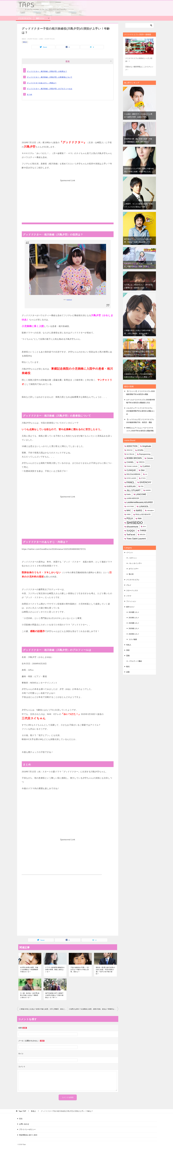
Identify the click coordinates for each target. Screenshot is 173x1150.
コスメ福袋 (133, 639)
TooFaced (131, 534)
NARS (139, 510)
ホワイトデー (134, 569)
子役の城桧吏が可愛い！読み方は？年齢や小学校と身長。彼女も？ (79, 969)
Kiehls (129, 494)
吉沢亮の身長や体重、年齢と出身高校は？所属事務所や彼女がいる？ (29, 969)
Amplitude (146, 446)
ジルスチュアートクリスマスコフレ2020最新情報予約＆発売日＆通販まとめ (140, 411)
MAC (129, 510)
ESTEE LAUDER (131, 478)
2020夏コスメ (134, 623)
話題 (128, 672)
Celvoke (150, 458)
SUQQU (131, 530)
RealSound (69, 299)
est (146, 474)
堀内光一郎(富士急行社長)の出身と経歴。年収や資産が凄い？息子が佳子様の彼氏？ (105, 971)
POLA (130, 518)
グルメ (128, 585)
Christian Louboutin (132, 466)
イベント (129, 552)
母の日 (131, 574)
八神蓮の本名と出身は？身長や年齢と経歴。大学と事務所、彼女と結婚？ (43, 1009)
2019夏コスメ (134, 612)
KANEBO (148, 490)
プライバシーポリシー (27, 1129)
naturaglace (150, 510)
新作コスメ (40, 18)
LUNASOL (144, 506)
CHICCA (141, 462)
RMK (140, 518)
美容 (128, 650)
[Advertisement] (68, 123)
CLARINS (146, 466)
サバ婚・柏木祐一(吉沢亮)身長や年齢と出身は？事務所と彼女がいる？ (29, 995)
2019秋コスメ (134, 618)
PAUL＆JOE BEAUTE (143, 514)
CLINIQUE (131, 470)
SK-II (144, 526)
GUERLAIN (131, 486)
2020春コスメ (134, 628)
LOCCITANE (130, 506)
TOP (22, 1111)
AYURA (140, 450)
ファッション (131, 601)
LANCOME (141, 494)
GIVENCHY (145, 482)
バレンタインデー (135, 563)
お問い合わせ (24, 1124)
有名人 (25, 42)
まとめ (29, 94)
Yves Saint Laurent (136, 538)
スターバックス (132, 590)
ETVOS (143, 478)
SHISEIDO (135, 522)
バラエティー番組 (135, 661)
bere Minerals (130, 454)
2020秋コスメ (134, 634)
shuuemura (132, 526)
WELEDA (142, 534)
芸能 (128, 656)
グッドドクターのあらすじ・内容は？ (41, 83)
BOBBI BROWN (134, 458)
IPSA (142, 486)
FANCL (131, 482)
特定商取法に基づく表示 (28, 1135)
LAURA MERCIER (133, 498)
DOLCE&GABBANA (133, 474)
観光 (128, 666)
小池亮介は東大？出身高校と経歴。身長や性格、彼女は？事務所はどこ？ (93, 1009)
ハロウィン (133, 558)
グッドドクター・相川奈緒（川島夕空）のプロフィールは (49, 89)
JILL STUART (134, 490)
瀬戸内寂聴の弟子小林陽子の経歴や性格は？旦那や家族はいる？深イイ (54, 995)
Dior (143, 470)
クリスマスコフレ (24, 18)
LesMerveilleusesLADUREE (140, 502)
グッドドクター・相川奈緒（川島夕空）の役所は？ (47, 71)
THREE (143, 530)
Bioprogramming (144, 454)
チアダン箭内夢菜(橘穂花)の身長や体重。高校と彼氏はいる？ (55, 969)
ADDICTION (132, 446)
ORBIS (129, 514)
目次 (20, 1119)
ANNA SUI (129, 450)
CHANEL (130, 462)
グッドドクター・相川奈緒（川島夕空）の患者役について (49, 77)
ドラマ (128, 596)
